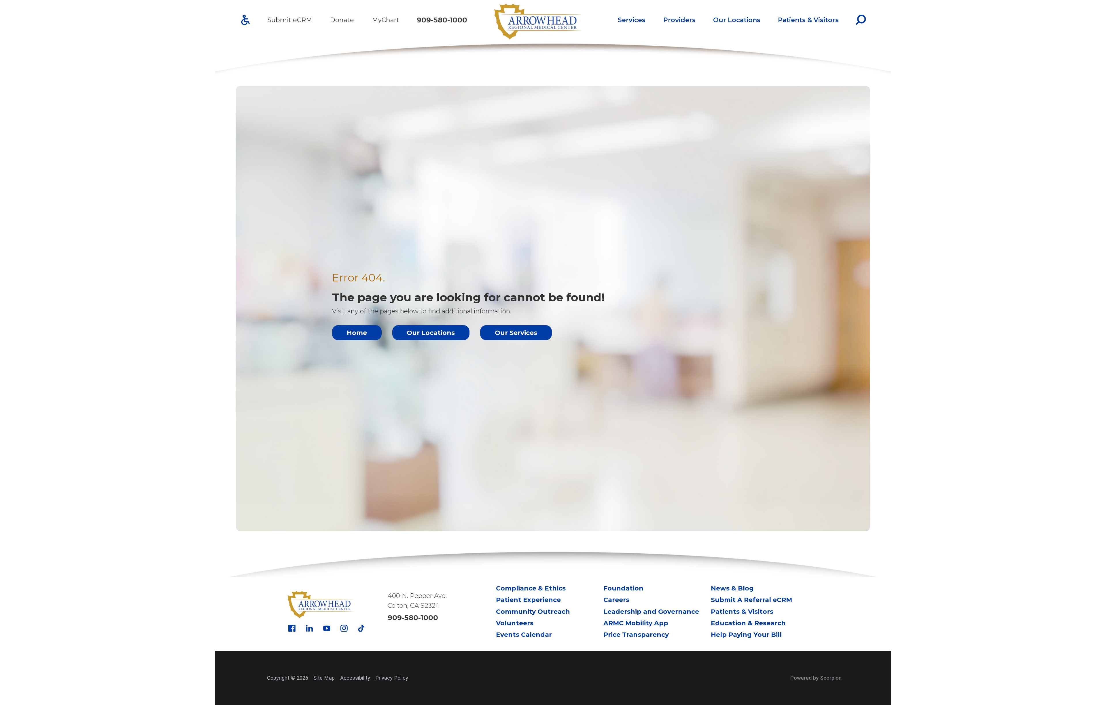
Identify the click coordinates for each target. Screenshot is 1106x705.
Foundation (623, 588)
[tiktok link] (361, 628)
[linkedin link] (309, 628)
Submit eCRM (290, 20)
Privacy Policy (391, 678)
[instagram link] (344, 628)
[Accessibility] (245, 20)
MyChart (385, 20)
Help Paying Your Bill (746, 635)
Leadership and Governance (651, 612)
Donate (342, 20)
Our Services (516, 333)
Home (357, 333)
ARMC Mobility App (635, 623)
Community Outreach (533, 612)
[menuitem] (631, 20)
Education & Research (748, 623)
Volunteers (514, 623)
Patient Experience (528, 600)
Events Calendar (524, 635)
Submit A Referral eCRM (751, 600)
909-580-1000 (442, 20)
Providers (679, 20)
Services (631, 20)
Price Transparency (636, 635)
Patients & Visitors (808, 20)
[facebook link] (291, 628)
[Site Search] (860, 19)
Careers (616, 600)
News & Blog (732, 588)
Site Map (324, 678)
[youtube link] (326, 628)
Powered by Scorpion (816, 678)
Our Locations (736, 20)
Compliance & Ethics (531, 588)
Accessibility (355, 678)
